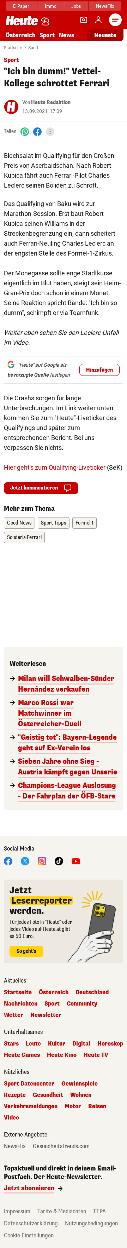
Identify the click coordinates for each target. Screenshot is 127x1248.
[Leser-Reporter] (83, 20)
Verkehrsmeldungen (31, 1106)
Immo (50, 6)
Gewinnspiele (79, 1083)
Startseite (13, 47)
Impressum (17, 1211)
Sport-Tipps (53, 523)
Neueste (105, 35)
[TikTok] (59, 860)
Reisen (97, 1106)
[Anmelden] (98, 20)
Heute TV (96, 1055)
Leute (33, 1043)
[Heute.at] (22, 20)
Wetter (13, 1015)
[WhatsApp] (24, 131)
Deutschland (92, 992)
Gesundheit (48, 1095)
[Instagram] (42, 860)
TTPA (99, 1211)
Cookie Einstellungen (29, 1235)
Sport (47, 35)
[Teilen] (50, 132)
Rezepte (15, 1095)
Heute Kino (62, 1055)
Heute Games (22, 1055)
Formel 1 (84, 523)
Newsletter (45, 1015)
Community (82, 1003)
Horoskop (110, 1043)
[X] (25, 860)
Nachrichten (20, 1003)
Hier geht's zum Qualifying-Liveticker (54, 467)
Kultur (56, 1043)
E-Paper (21, 6)
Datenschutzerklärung (31, 1223)
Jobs (76, 6)
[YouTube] (76, 860)
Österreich (20, 35)
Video (11, 1117)
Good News (19, 523)
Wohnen (80, 1095)
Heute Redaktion (51, 102)
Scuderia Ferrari (24, 537)
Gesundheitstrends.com (61, 1146)
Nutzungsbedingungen (91, 1223)
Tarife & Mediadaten (61, 1211)
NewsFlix (105, 6)
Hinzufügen (99, 370)
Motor (73, 1106)
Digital (81, 1043)
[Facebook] (37, 131)
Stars (11, 1043)
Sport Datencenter (29, 1083)
